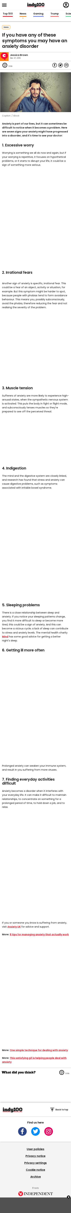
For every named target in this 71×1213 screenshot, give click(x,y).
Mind (5, 636)
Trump (54, 13)
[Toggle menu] (5, 5)
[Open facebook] (22, 1131)
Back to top (61, 1109)
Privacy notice (35, 1156)
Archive (35, 1177)
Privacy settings (35, 1163)
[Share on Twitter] (60, 65)
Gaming (38, 13)
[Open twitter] (35, 1131)
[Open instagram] (48, 1131)
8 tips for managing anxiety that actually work (39, 934)
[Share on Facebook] (54, 65)
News (23, 13)
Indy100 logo (36, 5)
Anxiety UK (14, 926)
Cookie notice (35, 1170)
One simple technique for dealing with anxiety (39, 1050)
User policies (35, 1149)
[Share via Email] (66, 65)
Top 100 (8, 13)
